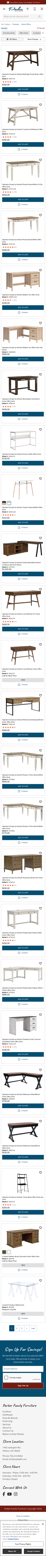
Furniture (15, 24)
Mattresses (8, 1414)
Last (33, 1328)
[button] (4, 9)
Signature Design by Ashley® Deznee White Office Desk (21, 454)
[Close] (43, 1524)
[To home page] (16, 9)
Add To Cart (23, 89)
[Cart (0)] (42, 9)
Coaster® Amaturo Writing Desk (13, 1305)
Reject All (12, 1551)
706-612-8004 (16, 1456)
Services (6, 1424)
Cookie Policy (13, 1539)
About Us (7, 1427)
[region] (23, 1538)
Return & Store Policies (13, 1434)
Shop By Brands (10, 1418)
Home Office (26, 24)
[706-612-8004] (35, 9)
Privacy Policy (23, 1520)
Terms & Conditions (23, 1516)
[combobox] (34, 39)
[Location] (28, 9)
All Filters (13, 39)
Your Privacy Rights (23, 1544)
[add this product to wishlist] (40, 50)
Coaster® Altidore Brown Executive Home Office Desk (20, 1256)
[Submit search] (39, 16)
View (23, 680)
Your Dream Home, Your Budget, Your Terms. (25, 2)
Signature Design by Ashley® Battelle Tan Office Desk (20, 295)
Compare (24, 94)
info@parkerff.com (18, 1459)
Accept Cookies (33, 1551)
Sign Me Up (23, 1385)
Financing (7, 1421)
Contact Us (8, 1431)
